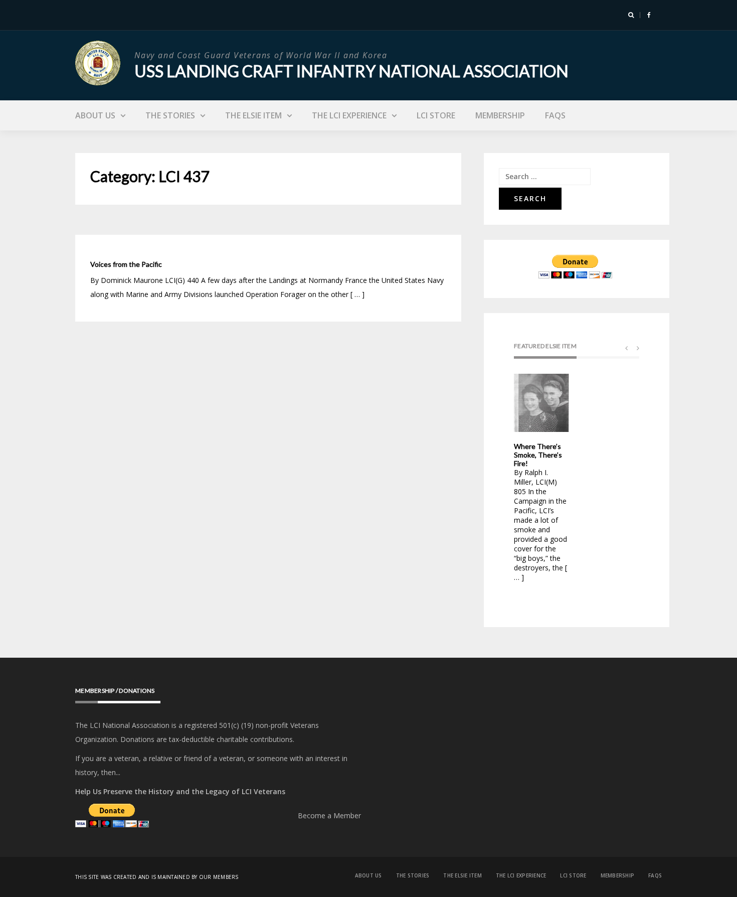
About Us (95, 115)
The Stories (170, 115)
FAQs (555, 115)
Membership (500, 115)
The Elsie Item (253, 115)
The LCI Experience (349, 115)
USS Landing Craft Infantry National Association (351, 71)
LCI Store (436, 115)
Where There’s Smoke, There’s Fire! (538, 455)
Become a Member (329, 815)
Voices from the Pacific (126, 264)
